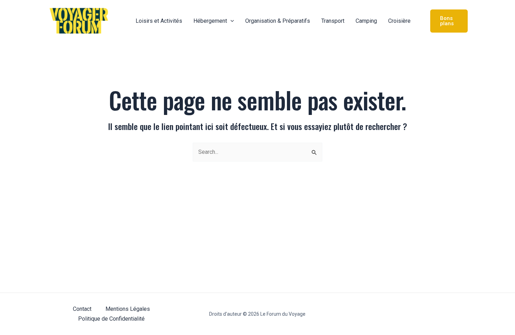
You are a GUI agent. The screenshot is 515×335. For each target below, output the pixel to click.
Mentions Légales (127, 309)
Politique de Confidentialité (111, 318)
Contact (82, 309)
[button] (230, 21)
